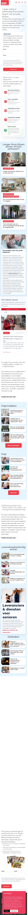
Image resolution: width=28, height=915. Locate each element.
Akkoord (7, 911)
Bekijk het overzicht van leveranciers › (10, 631)
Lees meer (7, 352)
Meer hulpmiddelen (13, 445)
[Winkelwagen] (22, 2)
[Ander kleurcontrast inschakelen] (16, 2)
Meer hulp (13, 492)
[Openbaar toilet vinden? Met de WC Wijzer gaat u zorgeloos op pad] (13, 322)
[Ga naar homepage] (5, 2)
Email (4, 55)
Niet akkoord (14, 911)
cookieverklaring (8, 904)
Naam (4, 49)
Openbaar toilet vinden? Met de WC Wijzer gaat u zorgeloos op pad (13, 339)
